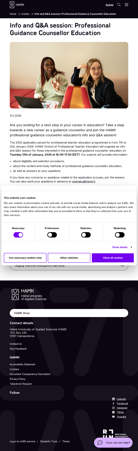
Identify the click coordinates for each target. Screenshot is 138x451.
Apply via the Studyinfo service (40, 265)
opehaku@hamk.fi (83, 181)
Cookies (14, 369)
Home (13, 13)
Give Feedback (18, 348)
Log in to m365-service (22, 441)
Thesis (66, 441)
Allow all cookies (113, 257)
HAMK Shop (22, 313)
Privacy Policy (17, 378)
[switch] (52, 235)
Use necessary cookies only (25, 257)
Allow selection (69, 257)
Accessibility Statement (22, 364)
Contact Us (16, 343)
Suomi (109, 4)
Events (25, 13)
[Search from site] (119, 5)
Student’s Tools (48, 441)
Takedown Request (21, 383)
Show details (120, 247)
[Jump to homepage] (20, 4)
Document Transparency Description (30, 374)
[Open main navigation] (126, 5)
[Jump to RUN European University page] (115, 437)
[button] (113, 443)
